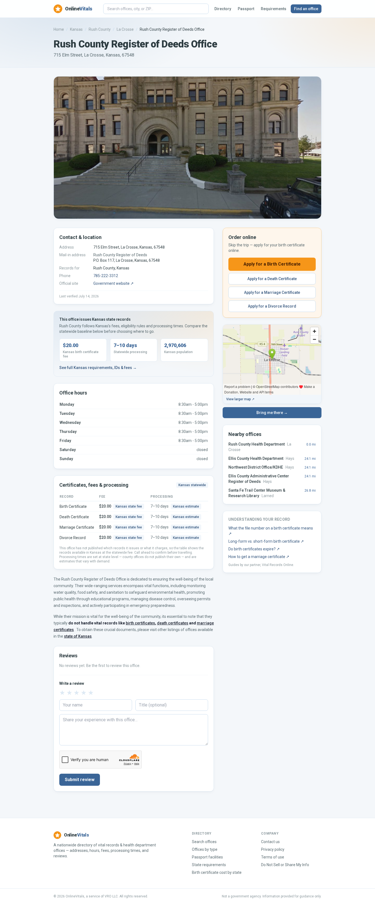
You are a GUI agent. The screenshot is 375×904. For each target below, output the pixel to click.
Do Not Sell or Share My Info (285, 865)
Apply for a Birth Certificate (272, 264)
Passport (246, 9)
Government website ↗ (113, 283)
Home (59, 29)
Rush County (100, 29)
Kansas (76, 29)
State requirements (209, 865)
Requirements (273, 9)
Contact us (270, 842)
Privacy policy (272, 849)
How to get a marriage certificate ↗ (258, 556)
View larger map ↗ (240, 399)
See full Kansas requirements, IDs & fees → (98, 367)
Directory (222, 9)
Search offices (204, 842)
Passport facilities (207, 857)
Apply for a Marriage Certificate (272, 292)
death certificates (172, 623)
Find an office (306, 9)
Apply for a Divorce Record (272, 306)
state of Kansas (78, 636)
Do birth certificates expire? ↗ (254, 549)
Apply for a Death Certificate (272, 279)
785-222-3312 (105, 276)
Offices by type (204, 849)
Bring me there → (272, 412)
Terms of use (272, 857)
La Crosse (125, 29)
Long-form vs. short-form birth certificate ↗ (266, 541)
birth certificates (140, 623)
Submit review (79, 779)
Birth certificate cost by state (217, 872)
